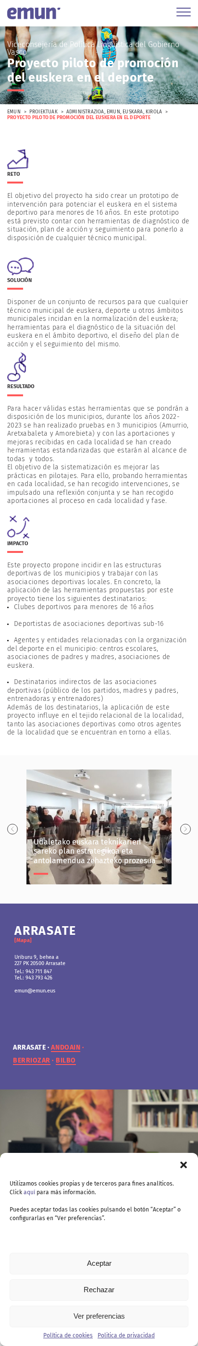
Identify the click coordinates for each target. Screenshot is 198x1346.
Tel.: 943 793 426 (33, 978)
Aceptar (99, 1263)
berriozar (31, 1061)
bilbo (66, 1061)
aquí (29, 1192)
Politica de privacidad (126, 1335)
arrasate (29, 1048)
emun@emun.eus (34, 991)
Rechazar (99, 1289)
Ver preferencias (99, 1316)
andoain (65, 1048)
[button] (183, 1165)
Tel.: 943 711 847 (33, 971)
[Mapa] (23, 940)
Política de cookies (68, 1335)
